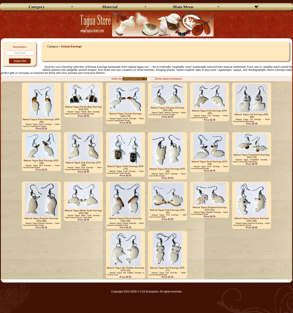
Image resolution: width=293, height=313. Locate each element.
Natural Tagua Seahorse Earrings (251, 218)
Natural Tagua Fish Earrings (206, 110)
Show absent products (168, 78)
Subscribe (20, 61)
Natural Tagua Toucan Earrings (125, 113)
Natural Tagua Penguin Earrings (41, 218)
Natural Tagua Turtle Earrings (122, 166)
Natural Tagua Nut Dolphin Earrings (125, 268)
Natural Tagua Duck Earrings (207, 161)
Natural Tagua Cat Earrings (249, 114)
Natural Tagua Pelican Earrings (125, 218)
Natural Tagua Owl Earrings (164, 268)
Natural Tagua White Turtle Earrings (83, 210)
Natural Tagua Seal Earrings (80, 162)
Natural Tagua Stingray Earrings (167, 107)
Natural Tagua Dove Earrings (165, 169)
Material (110, 7)
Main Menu (183, 7)
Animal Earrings (71, 46)
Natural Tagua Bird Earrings (38, 160)
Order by (116, 78)
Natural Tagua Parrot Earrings (38, 119)
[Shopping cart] (256, 7)
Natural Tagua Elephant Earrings (210, 207)
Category (37, 7)
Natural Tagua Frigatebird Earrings (251, 155)
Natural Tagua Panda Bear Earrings (83, 107)
